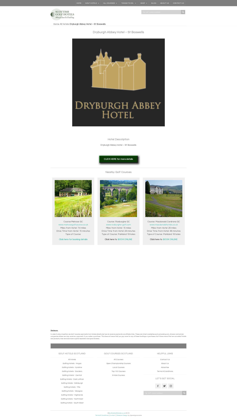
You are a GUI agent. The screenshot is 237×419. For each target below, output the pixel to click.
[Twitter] (164, 386)
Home (79, 3)
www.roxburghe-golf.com (118, 225)
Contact (112, 415)
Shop (142, 3)
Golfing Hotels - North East (72, 399)
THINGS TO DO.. (127, 3)
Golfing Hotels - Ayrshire (72, 367)
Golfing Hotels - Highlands (72, 395)
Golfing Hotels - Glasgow (72, 391)
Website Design (122, 415)
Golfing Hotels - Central (72, 375)
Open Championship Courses (118, 363)
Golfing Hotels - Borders (72, 371)
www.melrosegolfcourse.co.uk (73, 225)
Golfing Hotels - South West (72, 403)
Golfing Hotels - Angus (72, 363)
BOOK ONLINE (170, 239)
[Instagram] (170, 386)
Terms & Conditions (165, 371)
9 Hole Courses (118, 375)
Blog (153, 3)
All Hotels (64, 24)
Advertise (165, 367)
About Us (164, 3)
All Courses (109, 3)
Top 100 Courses (118, 371)
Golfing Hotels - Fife (72, 387)
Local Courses (118, 367)
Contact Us (178, 3)
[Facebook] (157, 386)
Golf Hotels (91, 3)
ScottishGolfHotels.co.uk (117, 413)
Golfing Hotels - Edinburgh (72, 383)
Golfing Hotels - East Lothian (72, 379)
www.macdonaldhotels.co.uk (164, 225)
